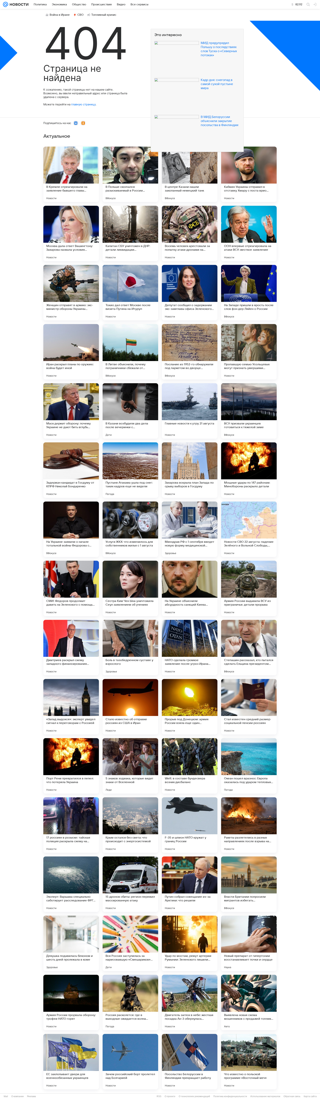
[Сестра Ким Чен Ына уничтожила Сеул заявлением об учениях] (130, 588)
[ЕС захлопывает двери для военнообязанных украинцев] (71, 1061)
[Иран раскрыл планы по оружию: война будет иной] (71, 352)
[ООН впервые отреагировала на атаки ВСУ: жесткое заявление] (249, 233)
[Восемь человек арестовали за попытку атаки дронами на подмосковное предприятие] (189, 233)
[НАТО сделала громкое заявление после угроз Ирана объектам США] (189, 647)
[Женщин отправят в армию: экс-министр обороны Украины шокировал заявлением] (71, 292)
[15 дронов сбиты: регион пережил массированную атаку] (130, 884)
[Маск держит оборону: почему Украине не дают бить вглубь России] (71, 411)
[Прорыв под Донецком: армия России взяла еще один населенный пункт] (189, 706)
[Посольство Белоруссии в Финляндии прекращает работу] (189, 1061)
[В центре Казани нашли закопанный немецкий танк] (189, 174)
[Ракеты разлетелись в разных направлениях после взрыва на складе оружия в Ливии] (249, 825)
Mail (6, 1096)
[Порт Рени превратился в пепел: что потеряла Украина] (71, 766)
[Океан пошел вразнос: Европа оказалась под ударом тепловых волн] (249, 766)
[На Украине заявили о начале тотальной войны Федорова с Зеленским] (71, 529)
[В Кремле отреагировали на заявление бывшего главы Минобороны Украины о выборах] (71, 174)
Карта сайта (310, 1096)
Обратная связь (292, 1096)
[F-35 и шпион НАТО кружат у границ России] (189, 825)
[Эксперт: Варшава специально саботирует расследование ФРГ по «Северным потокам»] (71, 884)
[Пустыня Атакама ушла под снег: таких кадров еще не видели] (130, 470)
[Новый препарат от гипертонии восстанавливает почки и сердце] (249, 943)
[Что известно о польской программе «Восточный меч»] (249, 1061)
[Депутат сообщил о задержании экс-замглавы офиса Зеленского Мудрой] (189, 292)
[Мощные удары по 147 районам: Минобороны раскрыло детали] (249, 470)
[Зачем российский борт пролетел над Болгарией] (130, 1061)
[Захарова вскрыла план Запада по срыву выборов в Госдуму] (189, 470)
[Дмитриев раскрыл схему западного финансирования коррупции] (71, 647)
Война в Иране (60, 14)
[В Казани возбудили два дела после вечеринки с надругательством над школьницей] (130, 411)
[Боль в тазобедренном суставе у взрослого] (130, 647)
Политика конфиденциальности (230, 1096)
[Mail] (5, 4)
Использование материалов (265, 1096)
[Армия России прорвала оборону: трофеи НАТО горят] (71, 1002)
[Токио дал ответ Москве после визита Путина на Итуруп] (130, 292)
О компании (17, 1096)
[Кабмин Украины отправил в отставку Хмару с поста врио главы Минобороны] (249, 174)
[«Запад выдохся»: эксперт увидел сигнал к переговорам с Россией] (71, 706)
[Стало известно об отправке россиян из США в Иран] (130, 706)
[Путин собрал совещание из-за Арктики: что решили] (189, 884)
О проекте (170, 1096)
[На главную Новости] (18, 4)
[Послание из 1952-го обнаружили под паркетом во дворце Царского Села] (189, 352)
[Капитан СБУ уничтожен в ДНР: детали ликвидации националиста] (130, 233)
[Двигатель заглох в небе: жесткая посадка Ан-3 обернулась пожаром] (189, 1002)
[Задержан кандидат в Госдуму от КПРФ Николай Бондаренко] (71, 470)
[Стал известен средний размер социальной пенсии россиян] (249, 706)
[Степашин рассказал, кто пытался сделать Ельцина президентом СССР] (249, 647)
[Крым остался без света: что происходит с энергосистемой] (130, 825)
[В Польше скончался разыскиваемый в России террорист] (130, 174)
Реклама (31, 1096)
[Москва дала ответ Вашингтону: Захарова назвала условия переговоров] (71, 233)
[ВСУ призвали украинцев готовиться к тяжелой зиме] (249, 411)
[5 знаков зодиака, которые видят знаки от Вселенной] (130, 766)
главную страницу (83, 104)
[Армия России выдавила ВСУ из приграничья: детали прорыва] (249, 588)
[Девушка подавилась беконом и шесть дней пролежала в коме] (71, 943)
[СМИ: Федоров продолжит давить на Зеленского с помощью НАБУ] (71, 588)
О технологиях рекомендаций (194, 1096)
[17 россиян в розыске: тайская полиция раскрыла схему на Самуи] (71, 825)
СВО (80, 14)
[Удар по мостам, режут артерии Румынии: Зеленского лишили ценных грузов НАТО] (189, 943)
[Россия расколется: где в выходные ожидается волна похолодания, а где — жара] (130, 1002)
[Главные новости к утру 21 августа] (189, 411)
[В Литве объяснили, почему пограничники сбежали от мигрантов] (130, 352)
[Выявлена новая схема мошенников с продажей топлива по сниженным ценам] (249, 1002)
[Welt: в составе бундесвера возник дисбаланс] (189, 766)
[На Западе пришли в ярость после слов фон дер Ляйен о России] (249, 292)
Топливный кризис (103, 14)
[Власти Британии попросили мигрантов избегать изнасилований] (249, 884)
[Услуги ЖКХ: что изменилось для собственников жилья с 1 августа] (130, 529)
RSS (159, 1096)
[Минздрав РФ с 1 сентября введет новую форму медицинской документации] (189, 529)
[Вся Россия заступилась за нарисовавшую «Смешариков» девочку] (130, 943)
